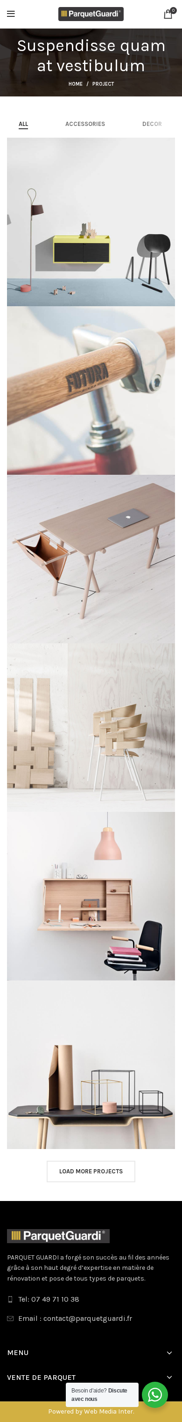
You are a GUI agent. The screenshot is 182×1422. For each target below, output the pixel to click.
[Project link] (91, 222)
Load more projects (91, 1171)
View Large (168, 145)
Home (76, 84)
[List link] (91, 1299)
